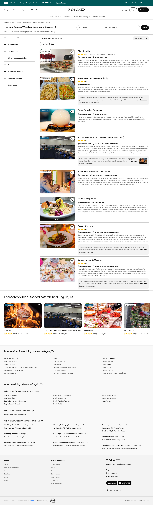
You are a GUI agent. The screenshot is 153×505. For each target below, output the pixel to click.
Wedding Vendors (9, 22)
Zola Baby (127, 3)
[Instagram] (117, 491)
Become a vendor (99, 16)
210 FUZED (107, 367)
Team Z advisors (56, 483)
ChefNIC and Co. (9, 364)
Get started (112, 483)
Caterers (18, 22)
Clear (52, 44)
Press (6, 480)
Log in (108, 470)
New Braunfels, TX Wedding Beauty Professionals (69, 445)
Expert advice (26, 10)
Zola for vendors (144, 3)
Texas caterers (27, 22)
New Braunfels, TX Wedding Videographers (67, 428)
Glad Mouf (57, 364)
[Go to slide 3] (57, 71)
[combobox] (124, 27)
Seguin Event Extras (10, 395)
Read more (143, 100)
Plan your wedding (10, 10)
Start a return (55, 474)
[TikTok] (121, 491)
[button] (106, 27)
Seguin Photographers (109, 398)
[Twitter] (114, 491)
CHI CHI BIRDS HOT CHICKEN (64, 373)
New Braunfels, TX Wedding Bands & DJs (17, 428)
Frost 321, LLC (108, 370)
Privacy (6, 501)
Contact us (54, 480)
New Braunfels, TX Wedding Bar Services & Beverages (119, 448)
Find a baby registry (112, 476)
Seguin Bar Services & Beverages (15, 401)
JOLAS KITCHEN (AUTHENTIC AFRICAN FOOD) (20, 367)
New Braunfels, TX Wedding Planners (16, 437)
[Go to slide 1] (54, 71)
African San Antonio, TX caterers (15, 414)
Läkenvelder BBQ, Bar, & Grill (13, 370)
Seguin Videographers (109, 395)
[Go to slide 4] (59, 71)
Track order (54, 471)
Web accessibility (42, 501)
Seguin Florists (57, 404)
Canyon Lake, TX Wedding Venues (113, 428)
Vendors (67, 17)
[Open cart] (126, 9)
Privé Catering (108, 361)
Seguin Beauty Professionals (62, 395)
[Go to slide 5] (61, 71)
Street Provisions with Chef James (65, 367)
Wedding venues (54, 17)
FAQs (53, 467)
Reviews (7, 471)
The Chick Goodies (10, 361)
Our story (7, 464)
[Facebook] (107, 491)
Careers (6, 477)
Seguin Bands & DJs (59, 398)
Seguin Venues (106, 401)
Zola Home (135, 3)
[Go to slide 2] (56, 71)
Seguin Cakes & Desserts (12, 404)
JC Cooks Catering (10, 373)
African (48, 22)
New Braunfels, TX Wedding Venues (113, 431)
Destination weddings (81, 17)
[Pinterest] (111, 491)
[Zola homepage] (76, 10)
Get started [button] (143, 10)
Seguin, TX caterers (38, 22)
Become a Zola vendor (11, 467)
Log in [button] (133, 10)
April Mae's (107, 364)
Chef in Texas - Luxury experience (114, 373)
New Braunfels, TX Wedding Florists (113, 439)
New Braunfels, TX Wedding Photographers (18, 445)
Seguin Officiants (9, 398)
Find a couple (40, 10)
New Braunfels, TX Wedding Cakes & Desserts (68, 437)
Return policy (55, 477)
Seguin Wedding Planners (61, 401)
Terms (51, 3)
